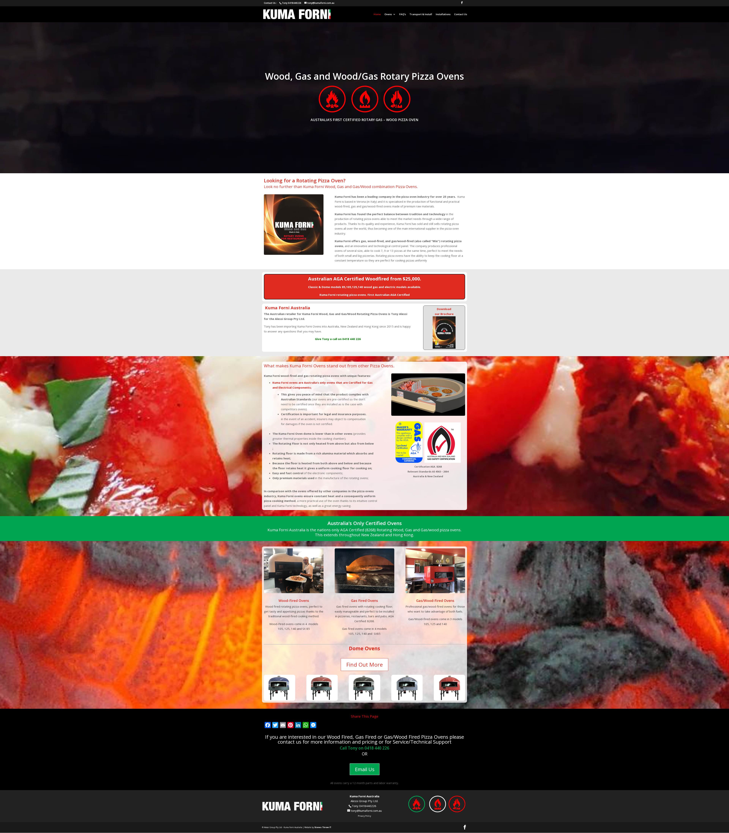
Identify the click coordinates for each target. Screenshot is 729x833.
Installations (443, 14)
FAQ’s (402, 14)
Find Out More (364, 664)
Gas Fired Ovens (364, 600)
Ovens (388, 14)
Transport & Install (420, 14)
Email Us (364, 769)
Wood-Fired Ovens (294, 600)
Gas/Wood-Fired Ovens (435, 600)
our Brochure (444, 314)
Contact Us (460, 14)
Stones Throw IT (322, 827)
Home (377, 14)
